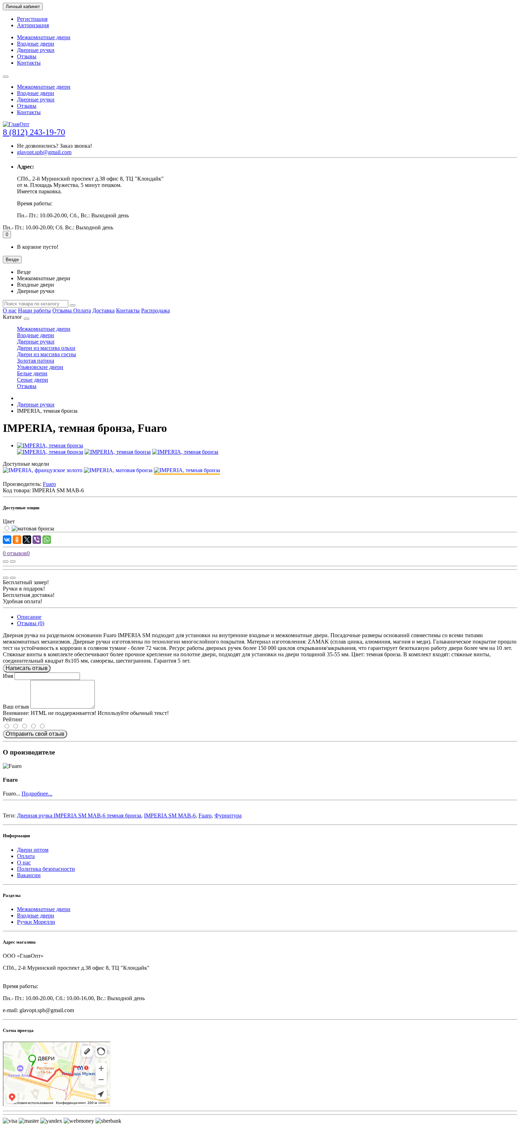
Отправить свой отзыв (35, 734)
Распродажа (155, 310)
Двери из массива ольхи (46, 348)
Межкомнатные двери (43, 37)
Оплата (82, 310)
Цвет (9, 521)
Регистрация (32, 19)
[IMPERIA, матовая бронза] (118, 470)
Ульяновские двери (40, 367)
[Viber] (37, 539)
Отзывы (26, 56)
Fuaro (205, 815)
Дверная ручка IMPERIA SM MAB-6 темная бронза (79, 815)
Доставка (103, 310)
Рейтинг (13, 719)
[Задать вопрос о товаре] (5, 561)
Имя (8, 676)
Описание (29, 617)
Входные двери (35, 44)
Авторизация (33, 25)
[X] (27, 539)
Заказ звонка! (54, 146)
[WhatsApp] (46, 539)
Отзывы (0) (30, 623)
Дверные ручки (35, 50)
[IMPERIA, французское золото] (42, 470)
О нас (10, 310)
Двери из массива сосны (46, 354)
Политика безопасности (46, 869)
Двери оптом (32, 850)
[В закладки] (13, 561)
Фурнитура (228, 815)
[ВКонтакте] (7, 539)
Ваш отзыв (16, 707)
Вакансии (29, 875)
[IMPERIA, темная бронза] (50, 445)
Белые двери (32, 373)
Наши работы (34, 310)
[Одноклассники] (17, 539)
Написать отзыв (27, 668)
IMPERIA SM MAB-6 (170, 815)
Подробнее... (37, 794)
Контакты (29, 63)
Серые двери (32, 380)
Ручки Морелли (36, 922)
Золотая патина (35, 361)
